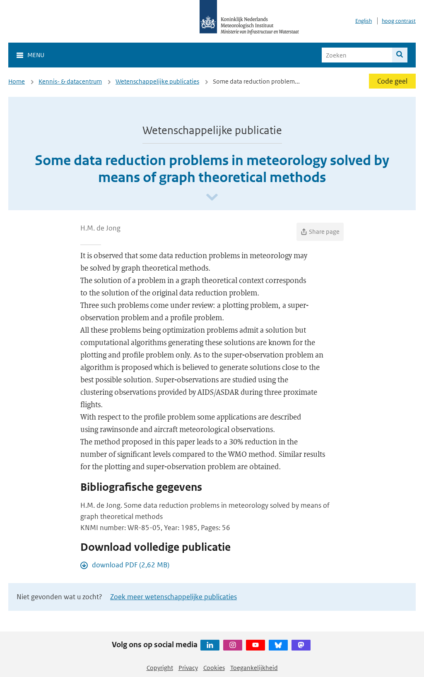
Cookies (214, 668)
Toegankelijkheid (254, 668)
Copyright (160, 668)
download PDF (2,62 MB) (130, 564)
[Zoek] (399, 55)
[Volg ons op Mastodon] (301, 645)
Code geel (392, 81)
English (363, 20)
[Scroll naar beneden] (212, 198)
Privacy (188, 668)
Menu (35, 55)
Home (16, 81)
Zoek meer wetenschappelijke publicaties (173, 596)
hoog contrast (399, 20)
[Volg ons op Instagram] (233, 645)
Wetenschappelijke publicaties (157, 81)
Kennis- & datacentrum (70, 81)
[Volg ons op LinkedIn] (210, 645)
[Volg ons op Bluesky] (278, 645)
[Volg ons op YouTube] (255, 645)
